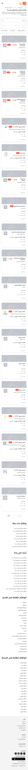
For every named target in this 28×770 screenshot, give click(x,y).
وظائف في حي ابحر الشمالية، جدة (18, 558)
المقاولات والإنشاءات (21, 638)
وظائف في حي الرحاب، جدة (20, 568)
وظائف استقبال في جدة (21, 536)
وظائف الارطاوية (22, 704)
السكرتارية (24, 628)
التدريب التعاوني (22, 728)
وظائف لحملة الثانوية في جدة (19, 531)
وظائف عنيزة (23, 691)
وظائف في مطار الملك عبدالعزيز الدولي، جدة (16, 589)
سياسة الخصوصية (22, 766)
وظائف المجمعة (22, 678)
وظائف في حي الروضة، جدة (20, 563)
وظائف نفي (23, 694)
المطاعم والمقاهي (22, 610)
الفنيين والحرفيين (22, 651)
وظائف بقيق (23, 709)
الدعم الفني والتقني (21, 633)
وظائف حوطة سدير (22, 699)
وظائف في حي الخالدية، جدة (20, 565)
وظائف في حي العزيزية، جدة (20, 578)
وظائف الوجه (23, 706)
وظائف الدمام (23, 668)
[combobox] (13, 24)
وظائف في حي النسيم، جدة (20, 576)
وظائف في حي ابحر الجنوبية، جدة (19, 573)
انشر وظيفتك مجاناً (21, 739)
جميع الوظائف (20, 7)
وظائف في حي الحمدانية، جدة (19, 586)
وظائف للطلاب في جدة (21, 541)
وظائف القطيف (23, 686)
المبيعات (24, 602)
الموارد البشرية (23, 626)
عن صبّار (23, 721)
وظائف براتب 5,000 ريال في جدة (19, 546)
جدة (15, 7)
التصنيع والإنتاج (23, 649)
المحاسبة (24, 620)
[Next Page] (8, 516)
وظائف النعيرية (23, 696)
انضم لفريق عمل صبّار (21, 725)
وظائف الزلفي (23, 712)
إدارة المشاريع (23, 646)
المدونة (23, 723)
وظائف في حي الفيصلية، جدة (19, 560)
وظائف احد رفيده (22, 683)
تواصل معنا (23, 730)
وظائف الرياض (23, 663)
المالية (25, 623)
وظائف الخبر (23, 670)
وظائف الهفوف (23, 676)
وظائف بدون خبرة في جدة (20, 544)
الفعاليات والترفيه (22, 615)
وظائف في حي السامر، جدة (20, 591)
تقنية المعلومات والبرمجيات (20, 644)
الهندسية (24, 641)
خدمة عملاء (23, 618)
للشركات (23, 737)
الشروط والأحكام (14, 766)
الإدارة (25, 631)
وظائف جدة (23, 665)
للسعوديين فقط (21, 30)
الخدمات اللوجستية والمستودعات (19, 636)
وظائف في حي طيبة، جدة (20, 571)
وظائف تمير (23, 701)
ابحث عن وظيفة (22, 746)
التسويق (24, 605)
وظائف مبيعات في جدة (21, 533)
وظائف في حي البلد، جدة (20, 583)
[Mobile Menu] (2, 3)
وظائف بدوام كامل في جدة (20, 528)
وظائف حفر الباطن (22, 681)
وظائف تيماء (23, 688)
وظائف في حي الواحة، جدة (20, 581)
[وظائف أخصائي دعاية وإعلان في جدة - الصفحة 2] (8, 516)
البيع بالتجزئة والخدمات (21, 608)
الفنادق (24, 613)
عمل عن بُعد (12, 30)
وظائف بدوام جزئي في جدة (20, 539)
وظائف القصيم (23, 673)
